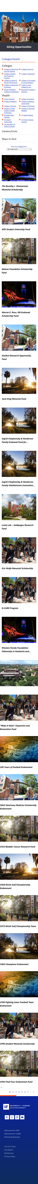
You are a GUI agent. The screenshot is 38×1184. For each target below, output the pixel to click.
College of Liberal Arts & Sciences (11, 86)
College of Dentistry (27, 99)
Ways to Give (9, 139)
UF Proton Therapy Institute (27, 121)
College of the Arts (27, 69)
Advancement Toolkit (12, 1133)
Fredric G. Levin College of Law (26, 86)
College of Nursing (10, 106)
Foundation (8, 1150)
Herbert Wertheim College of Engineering (11, 91)
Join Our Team (10, 1146)
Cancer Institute (9, 99)
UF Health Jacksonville (8, 121)
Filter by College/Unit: (19, 147)
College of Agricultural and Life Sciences (11, 70)
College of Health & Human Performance (10, 82)
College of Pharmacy (28, 106)
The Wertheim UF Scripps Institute (9, 125)
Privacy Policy (9, 1156)
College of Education (28, 74)
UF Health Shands (27, 115)
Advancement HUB (11, 1130)
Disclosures (8, 1153)
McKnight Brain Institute (9, 116)
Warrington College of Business (28, 91)
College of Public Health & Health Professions (9, 111)
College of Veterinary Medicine (28, 110)
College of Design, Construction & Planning (10, 76)
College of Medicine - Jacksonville (28, 102)
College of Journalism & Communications (28, 82)
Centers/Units (9, 131)
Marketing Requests (12, 1137)
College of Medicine (10, 101)
